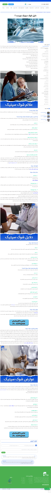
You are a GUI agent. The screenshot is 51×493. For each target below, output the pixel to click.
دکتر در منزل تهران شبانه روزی (13, 162)
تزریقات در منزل (23, 479)
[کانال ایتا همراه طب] (42, 484)
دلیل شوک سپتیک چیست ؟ (39, 12)
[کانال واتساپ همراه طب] (46, 484)
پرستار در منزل (23, 481)
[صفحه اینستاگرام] (48, 4)
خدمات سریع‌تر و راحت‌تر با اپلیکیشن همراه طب (25, 0)
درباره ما (3, 7)
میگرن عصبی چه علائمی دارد (44, 120)
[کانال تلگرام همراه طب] (45, 484)
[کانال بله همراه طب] (43, 4)
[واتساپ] (45, 4)
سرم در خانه (13, 304)
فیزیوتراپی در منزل (23, 480)
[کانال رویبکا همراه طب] (44, 4)
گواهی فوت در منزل (30, 479)
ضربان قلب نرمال (35, 180)
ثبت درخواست (5, 4)
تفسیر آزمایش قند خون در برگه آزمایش (44, 116)
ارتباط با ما (7, 7)
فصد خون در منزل (30, 481)
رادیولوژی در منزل (30, 480)
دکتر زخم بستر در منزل (3, 389)
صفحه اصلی (47, 7)
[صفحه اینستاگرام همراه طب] (48, 484)
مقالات (11, 7)
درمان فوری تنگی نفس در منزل (44, 113)
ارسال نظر (3, 452)
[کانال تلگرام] (46, 4)
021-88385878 (11, 4)
